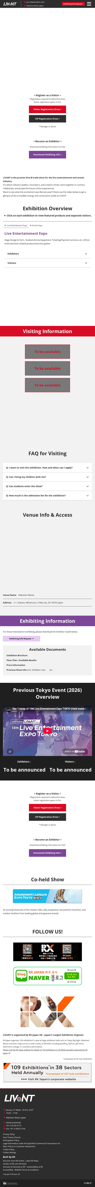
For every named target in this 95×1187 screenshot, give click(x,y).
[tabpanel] (47, 275)
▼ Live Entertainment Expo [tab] (15, 225)
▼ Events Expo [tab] (36, 225)
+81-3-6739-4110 (13, 1125)
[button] (73, 4)
